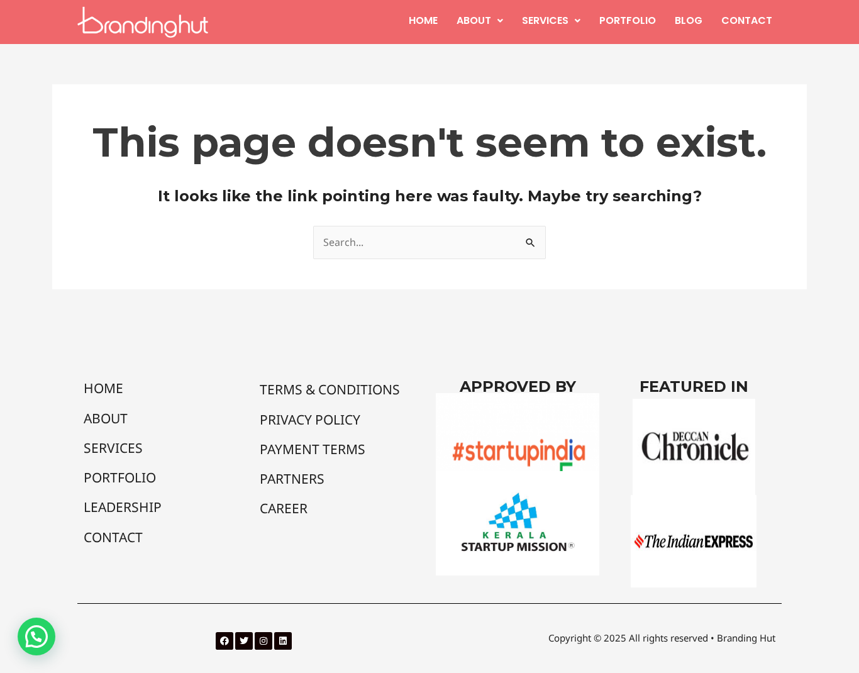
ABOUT (474, 20)
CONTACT (746, 20)
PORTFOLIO (627, 20)
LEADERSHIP (123, 507)
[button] (480, 20)
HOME (423, 20)
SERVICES (545, 20)
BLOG (688, 20)
